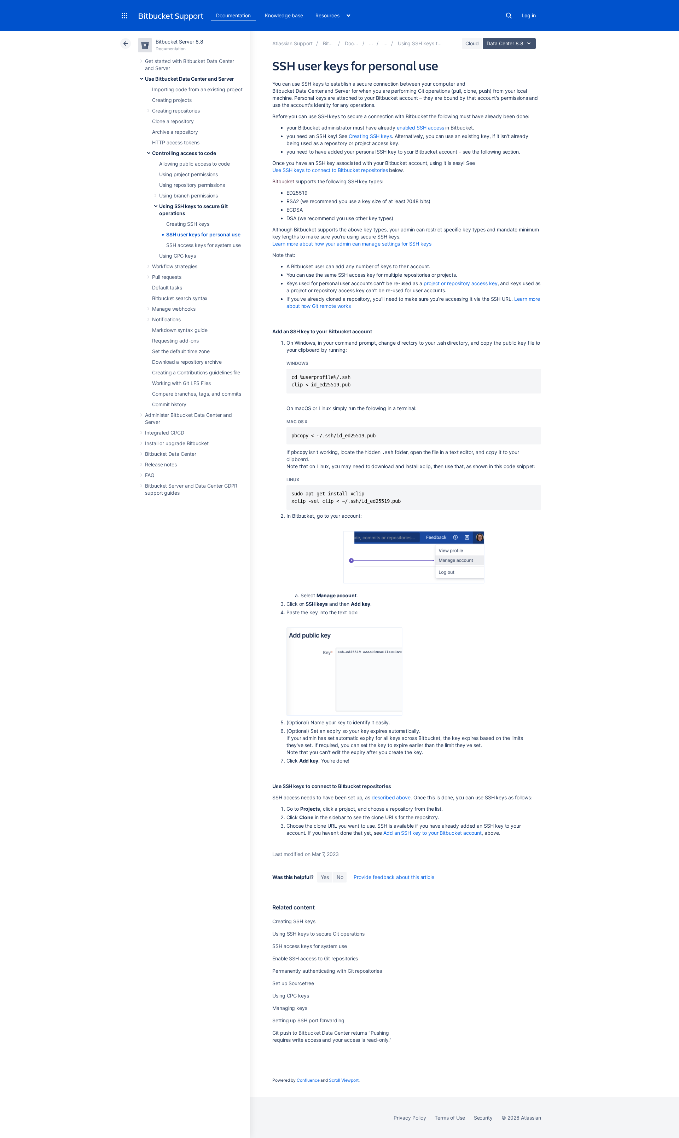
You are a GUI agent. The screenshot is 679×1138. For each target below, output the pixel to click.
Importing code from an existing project (197, 89)
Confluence (308, 1080)
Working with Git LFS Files (181, 383)
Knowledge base (284, 15)
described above (391, 797)
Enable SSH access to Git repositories (315, 958)
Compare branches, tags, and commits (196, 394)
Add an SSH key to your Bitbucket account (432, 833)
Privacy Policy (410, 1118)
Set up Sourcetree (293, 983)
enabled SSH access (420, 128)
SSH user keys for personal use (203, 234)
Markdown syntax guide (180, 330)
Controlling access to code (184, 153)
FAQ (150, 475)
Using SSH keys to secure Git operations (318, 934)
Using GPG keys (177, 256)
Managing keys (289, 1008)
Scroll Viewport (344, 1080)
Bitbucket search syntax (180, 298)
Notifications (166, 319)
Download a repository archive (187, 362)
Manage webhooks (174, 309)
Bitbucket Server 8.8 (179, 42)
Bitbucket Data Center (170, 454)
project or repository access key (461, 283)
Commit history (169, 404)
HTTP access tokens (175, 142)
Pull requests (166, 277)
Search (509, 15)
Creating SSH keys (187, 224)
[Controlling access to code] (385, 43)
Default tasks (167, 287)
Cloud (472, 43)
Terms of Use (450, 1118)
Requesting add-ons (175, 341)
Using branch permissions (188, 195)
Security (483, 1118)
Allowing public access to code (194, 164)
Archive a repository (175, 132)
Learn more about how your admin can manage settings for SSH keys (351, 244)
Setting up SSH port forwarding (308, 1020)
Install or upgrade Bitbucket (177, 443)
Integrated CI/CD (164, 433)
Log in (529, 15)
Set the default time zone (181, 351)
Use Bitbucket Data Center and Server (189, 79)
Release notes (161, 464)
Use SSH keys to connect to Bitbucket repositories (330, 170)
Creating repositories (176, 111)
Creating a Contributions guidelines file (196, 372)
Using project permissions (188, 174)
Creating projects (172, 100)
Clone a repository (173, 121)
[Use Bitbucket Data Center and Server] (371, 43)
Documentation (233, 15)
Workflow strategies (174, 266)
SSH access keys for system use (203, 245)
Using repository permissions (192, 185)
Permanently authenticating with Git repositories (327, 971)
